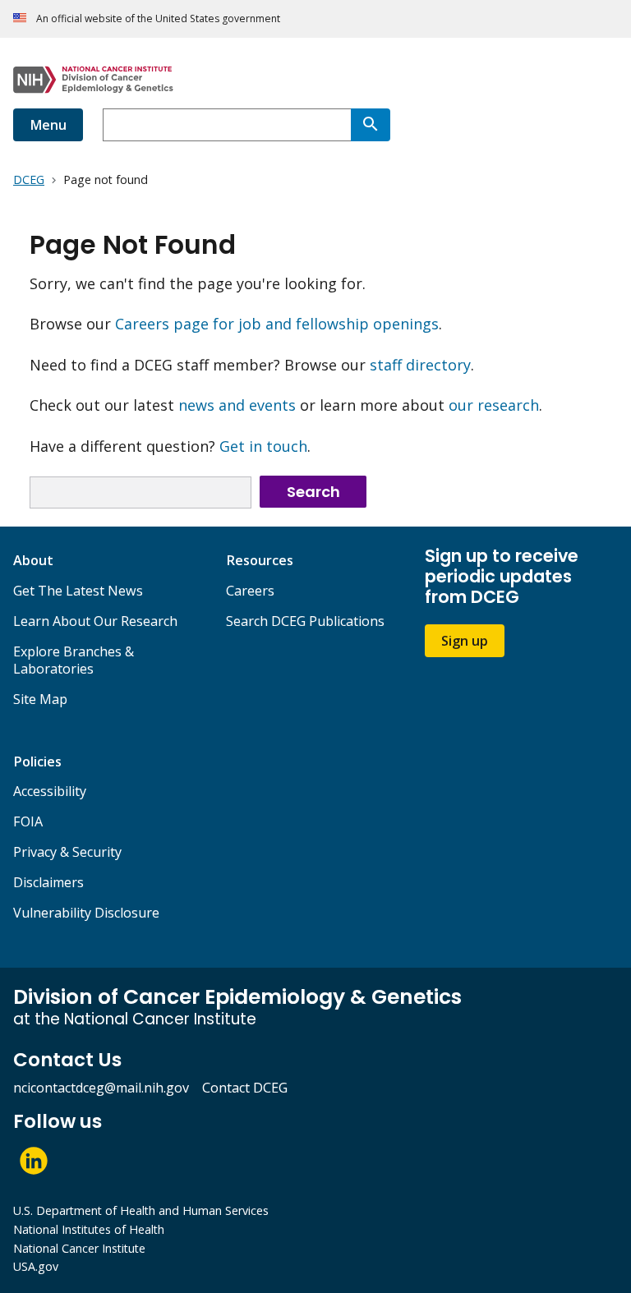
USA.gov (35, 1266)
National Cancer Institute (79, 1248)
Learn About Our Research (95, 621)
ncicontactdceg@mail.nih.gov (101, 1088)
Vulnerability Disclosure (86, 913)
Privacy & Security (67, 852)
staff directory (420, 365)
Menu (48, 125)
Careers (250, 591)
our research (494, 405)
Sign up (464, 641)
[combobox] (227, 124)
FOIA (28, 821)
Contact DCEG (245, 1088)
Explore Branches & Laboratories (73, 660)
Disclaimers (48, 882)
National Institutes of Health (88, 1229)
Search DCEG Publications (305, 621)
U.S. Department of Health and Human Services (141, 1210)
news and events (237, 405)
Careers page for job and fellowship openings (277, 324)
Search (313, 491)
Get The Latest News (78, 591)
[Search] (370, 124)
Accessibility (49, 791)
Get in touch (263, 446)
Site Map (40, 699)
